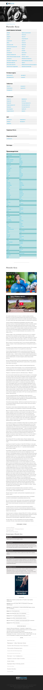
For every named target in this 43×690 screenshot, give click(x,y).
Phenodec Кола (12, 24)
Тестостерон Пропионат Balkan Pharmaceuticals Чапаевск (13, 653)
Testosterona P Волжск (10, 527)
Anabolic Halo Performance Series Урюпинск (17, 645)
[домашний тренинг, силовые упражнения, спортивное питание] (10, 3)
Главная (7, 24)
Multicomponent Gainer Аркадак (12, 531)
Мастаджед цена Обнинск (10, 671)
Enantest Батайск (11, 669)
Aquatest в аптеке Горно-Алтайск (16, 658)
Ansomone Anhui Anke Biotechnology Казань (14, 650)
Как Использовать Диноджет (10, 666)
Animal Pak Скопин (9, 530)
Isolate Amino (10, 661)
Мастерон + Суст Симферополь (14, 656)
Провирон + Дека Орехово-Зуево (16, 643)
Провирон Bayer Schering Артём (15, 663)
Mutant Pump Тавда (11, 640)
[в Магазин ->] (21, 576)
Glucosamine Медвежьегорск (14, 648)
